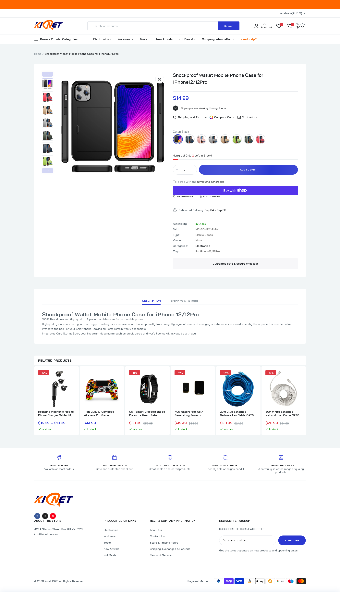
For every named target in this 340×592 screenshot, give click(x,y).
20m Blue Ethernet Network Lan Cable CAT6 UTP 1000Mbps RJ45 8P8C (237, 413)
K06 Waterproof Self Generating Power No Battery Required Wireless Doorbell (193, 413)
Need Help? (248, 39)
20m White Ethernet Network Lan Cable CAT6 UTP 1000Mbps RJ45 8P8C (282, 413)
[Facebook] (37, 516)
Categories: (180, 246)
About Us (156, 530)
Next (47, 170)
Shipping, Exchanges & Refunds (170, 549)
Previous (47, 74)
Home (37, 54)
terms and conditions (210, 181)
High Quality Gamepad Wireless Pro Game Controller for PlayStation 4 (101, 413)
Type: (176, 235)
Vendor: (177, 240)
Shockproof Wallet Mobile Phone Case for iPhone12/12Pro (218, 78)
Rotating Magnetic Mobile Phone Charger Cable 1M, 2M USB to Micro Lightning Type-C (56, 413)
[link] (71, 376)
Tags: (176, 251)
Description (151, 300)
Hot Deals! (186, 39)
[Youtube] (53, 516)
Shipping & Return (184, 300)
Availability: (180, 224)
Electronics (101, 39)
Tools (144, 39)
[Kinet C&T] (48, 26)
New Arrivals (164, 39)
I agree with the (200, 181)
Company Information (217, 39)
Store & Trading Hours (164, 542)
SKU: (176, 229)
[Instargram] (45, 516)
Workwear (124, 39)
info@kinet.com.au (46, 534)
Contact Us (157, 536)
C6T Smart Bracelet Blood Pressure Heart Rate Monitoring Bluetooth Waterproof (147, 413)
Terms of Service (161, 555)
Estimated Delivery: (191, 210)
